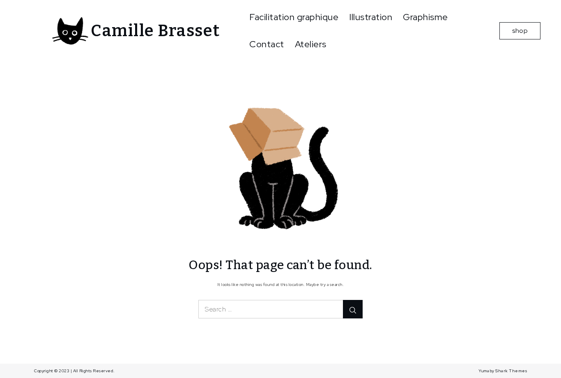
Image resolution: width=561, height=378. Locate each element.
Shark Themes (511, 370)
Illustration (370, 17)
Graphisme (425, 17)
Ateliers (310, 44)
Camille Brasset (155, 31)
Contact (266, 44)
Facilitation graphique (293, 17)
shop (520, 30)
